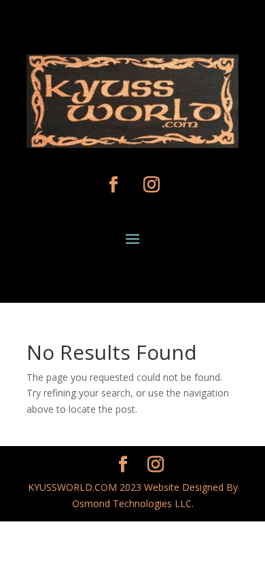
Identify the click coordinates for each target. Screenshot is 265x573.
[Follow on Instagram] (151, 184)
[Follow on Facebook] (113, 184)
